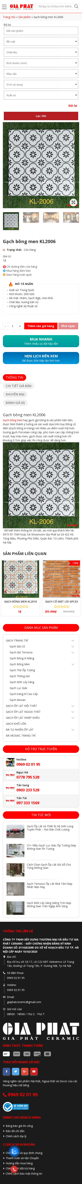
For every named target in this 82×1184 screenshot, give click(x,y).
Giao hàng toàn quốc (19, 274)
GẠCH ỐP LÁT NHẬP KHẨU (23, 717)
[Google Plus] (24, 1071)
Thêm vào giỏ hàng (40, 326)
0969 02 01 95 (22, 1094)
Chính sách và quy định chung (24, 1153)
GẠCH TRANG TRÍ (17, 640)
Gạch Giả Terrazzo (21, 652)
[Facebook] (6, 1071)
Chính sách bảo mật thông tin (24, 1173)
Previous (5, 591)
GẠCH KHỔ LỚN (16, 723)
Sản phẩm (24, 17)
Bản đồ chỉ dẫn (15, 1131)
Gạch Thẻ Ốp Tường (22, 670)
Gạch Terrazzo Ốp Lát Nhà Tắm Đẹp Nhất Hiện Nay (49, 885)
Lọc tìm (41, 116)
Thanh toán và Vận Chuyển (22, 1158)
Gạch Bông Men (20, 664)
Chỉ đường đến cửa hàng (21, 266)
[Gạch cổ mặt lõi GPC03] (61, 579)
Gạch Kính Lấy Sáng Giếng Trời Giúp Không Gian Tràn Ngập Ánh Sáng (49, 904)
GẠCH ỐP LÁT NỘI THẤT (21, 706)
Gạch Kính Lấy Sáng (22, 682)
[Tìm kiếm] (76, 6)
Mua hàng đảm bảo (18, 270)
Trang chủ (9, 17)
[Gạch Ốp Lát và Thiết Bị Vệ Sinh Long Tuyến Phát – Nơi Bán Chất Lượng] (15, 831)
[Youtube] (34, 1071)
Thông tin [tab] (14, 377)
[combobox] (31, 41)
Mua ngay (68, 326)
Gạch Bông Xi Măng (22, 658)
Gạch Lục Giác (18, 688)
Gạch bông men (13, 420)
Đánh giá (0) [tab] (15, 403)
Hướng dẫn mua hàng (19, 1163)
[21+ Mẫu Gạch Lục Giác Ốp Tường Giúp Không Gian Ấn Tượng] (15, 850)
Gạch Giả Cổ (17, 646)
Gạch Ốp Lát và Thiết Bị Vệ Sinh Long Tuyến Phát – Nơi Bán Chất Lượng (50, 827)
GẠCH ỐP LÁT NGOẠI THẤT (23, 712)
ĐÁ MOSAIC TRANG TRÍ (20, 735)
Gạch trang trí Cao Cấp (24, 694)
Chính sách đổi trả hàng (20, 1168)
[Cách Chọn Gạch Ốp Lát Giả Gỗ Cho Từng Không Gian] (15, 869)
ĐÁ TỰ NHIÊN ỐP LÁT (20, 729)
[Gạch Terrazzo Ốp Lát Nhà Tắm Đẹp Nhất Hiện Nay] (15, 889)
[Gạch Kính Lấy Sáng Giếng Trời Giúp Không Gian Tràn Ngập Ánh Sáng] (15, 908)
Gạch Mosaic (18, 700)
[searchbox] (31, 41)
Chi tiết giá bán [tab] (18, 386)
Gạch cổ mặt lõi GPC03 (61, 601)
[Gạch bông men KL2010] (20, 579)
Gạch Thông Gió (20, 676)
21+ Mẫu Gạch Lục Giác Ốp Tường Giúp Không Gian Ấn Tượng (51, 847)
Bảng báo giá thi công (19, 1126)
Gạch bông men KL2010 (20, 601)
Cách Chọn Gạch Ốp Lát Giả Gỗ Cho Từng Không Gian (49, 866)
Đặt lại (72, 105)
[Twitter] (15, 1071)
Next (75, 591)
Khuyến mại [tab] (15, 394)
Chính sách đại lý (16, 1136)
